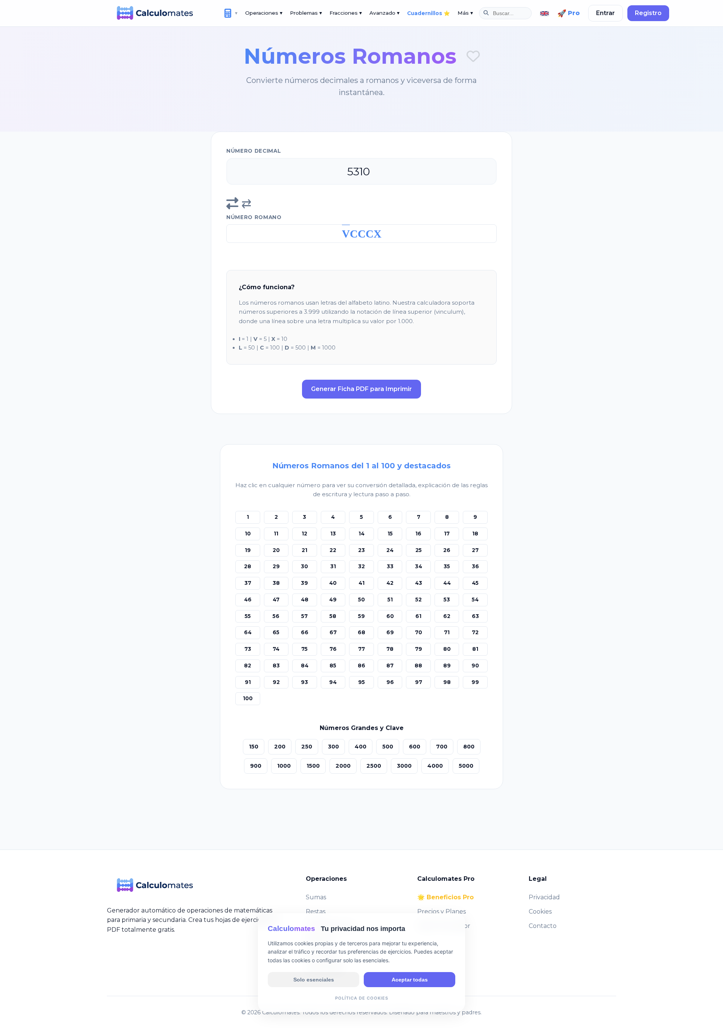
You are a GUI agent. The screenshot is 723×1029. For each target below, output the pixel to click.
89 (447, 665)
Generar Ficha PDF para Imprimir (361, 389)
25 (418, 550)
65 (276, 632)
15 (390, 534)
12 (304, 534)
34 (418, 566)
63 (475, 616)
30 (304, 566)
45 (475, 583)
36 (475, 566)
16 (418, 534)
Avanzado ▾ (384, 13)
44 (447, 583)
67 (333, 632)
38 (276, 583)
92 (276, 682)
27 (475, 550)
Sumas (316, 897)
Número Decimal (253, 151)
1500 (313, 765)
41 (361, 583)
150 (253, 746)
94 (333, 682)
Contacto (543, 925)
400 (360, 746)
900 (255, 765)
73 (247, 649)
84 (304, 665)
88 (418, 665)
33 (390, 566)
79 (418, 649)
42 (390, 583)
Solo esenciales (313, 979)
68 (361, 632)
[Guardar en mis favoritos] (473, 56)
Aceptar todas (410, 979)
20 (276, 550)
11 (276, 534)
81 (475, 649)
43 (418, 583)
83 (276, 665)
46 (248, 600)
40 (333, 583)
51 (390, 600)
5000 (466, 765)
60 (390, 616)
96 (390, 682)
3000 (404, 765)
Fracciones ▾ (345, 13)
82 (247, 665)
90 (475, 665)
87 (390, 665)
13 (333, 534)
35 (447, 566)
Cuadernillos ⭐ (428, 13)
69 (390, 632)
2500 (373, 765)
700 (441, 746)
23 (361, 550)
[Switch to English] (544, 13)
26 (446, 550)
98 (447, 682)
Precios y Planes (441, 911)
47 (276, 600)
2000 (343, 765)
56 (276, 616)
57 (304, 616)
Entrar (605, 13)
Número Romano (254, 217)
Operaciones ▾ (263, 13)
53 (447, 600)
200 (279, 746)
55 (248, 616)
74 (276, 649)
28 (247, 566)
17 (447, 534)
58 (332, 616)
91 (248, 682)
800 (468, 746)
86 (361, 665)
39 (304, 583)
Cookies (540, 911)
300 (333, 746)
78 (390, 649)
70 (418, 632)
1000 (284, 765)
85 (332, 665)
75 (304, 649)
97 (418, 682)
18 (475, 534)
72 (475, 632)
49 (333, 600)
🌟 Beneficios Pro (445, 897)
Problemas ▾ (306, 13)
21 (304, 550)
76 (333, 649)
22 (332, 550)
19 (248, 550)
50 (361, 600)
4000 (435, 765)
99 (475, 682)
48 (304, 600)
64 (248, 632)
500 (387, 746)
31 (333, 566)
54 (475, 600)
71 (447, 632)
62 (446, 616)
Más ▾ (465, 13)
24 (390, 550)
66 (304, 632)
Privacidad (544, 897)
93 (304, 682)
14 (361, 534)
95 (361, 682)
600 (414, 746)
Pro (568, 13)
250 (306, 746)
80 (447, 649)
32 (361, 566)
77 (361, 649)
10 (248, 534)
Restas (315, 911)
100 (248, 698)
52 (418, 600)
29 (276, 566)
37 (247, 583)
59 (361, 616)
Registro (648, 13)
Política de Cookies (361, 997)
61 (418, 616)
